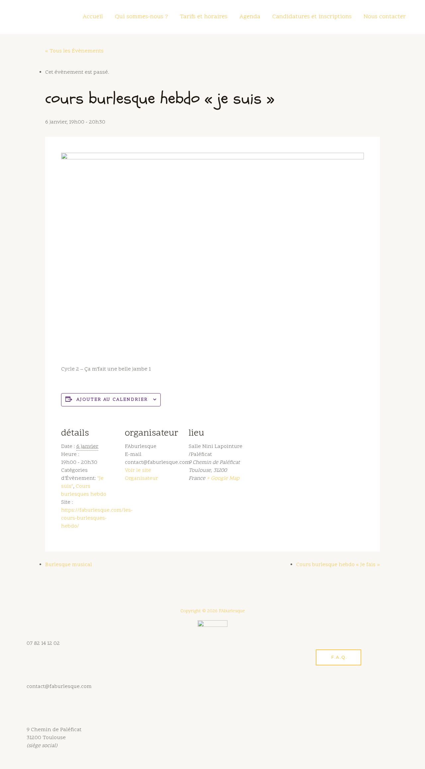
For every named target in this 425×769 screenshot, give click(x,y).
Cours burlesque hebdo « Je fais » (338, 564)
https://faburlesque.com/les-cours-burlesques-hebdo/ (97, 518)
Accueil (93, 17)
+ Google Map (223, 478)
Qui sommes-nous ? (141, 17)
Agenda (249, 17)
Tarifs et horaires (203, 17)
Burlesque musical (68, 564)
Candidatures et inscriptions (312, 17)
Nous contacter (385, 17)
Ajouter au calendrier (112, 399)
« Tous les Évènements (74, 51)
